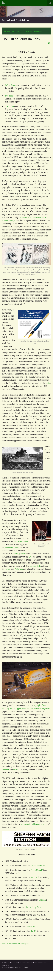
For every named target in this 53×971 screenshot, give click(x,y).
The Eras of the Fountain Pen (28, 31)
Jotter (48, 382)
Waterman (19, 568)
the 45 (33, 930)
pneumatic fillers (11, 547)
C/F (30, 556)
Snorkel (34, 877)
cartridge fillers (19, 553)
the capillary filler (33, 907)
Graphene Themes (21, 968)
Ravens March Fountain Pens (15, 20)
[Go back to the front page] (26, 11)
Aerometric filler (21, 541)
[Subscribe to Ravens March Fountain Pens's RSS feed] (3, 2)
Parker (7, 568)
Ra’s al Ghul (10, 85)
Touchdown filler (38, 865)
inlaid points (32, 926)
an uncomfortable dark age (32, 823)
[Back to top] (46, 964)
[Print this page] (49, 43)
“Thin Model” (37, 869)
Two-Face (9, 95)
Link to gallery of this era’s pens (15, 943)
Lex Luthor (9, 106)
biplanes (5, 769)
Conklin (42, 899)
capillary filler (35, 565)
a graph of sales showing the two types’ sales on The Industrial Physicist (26, 707)
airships (16, 769)
